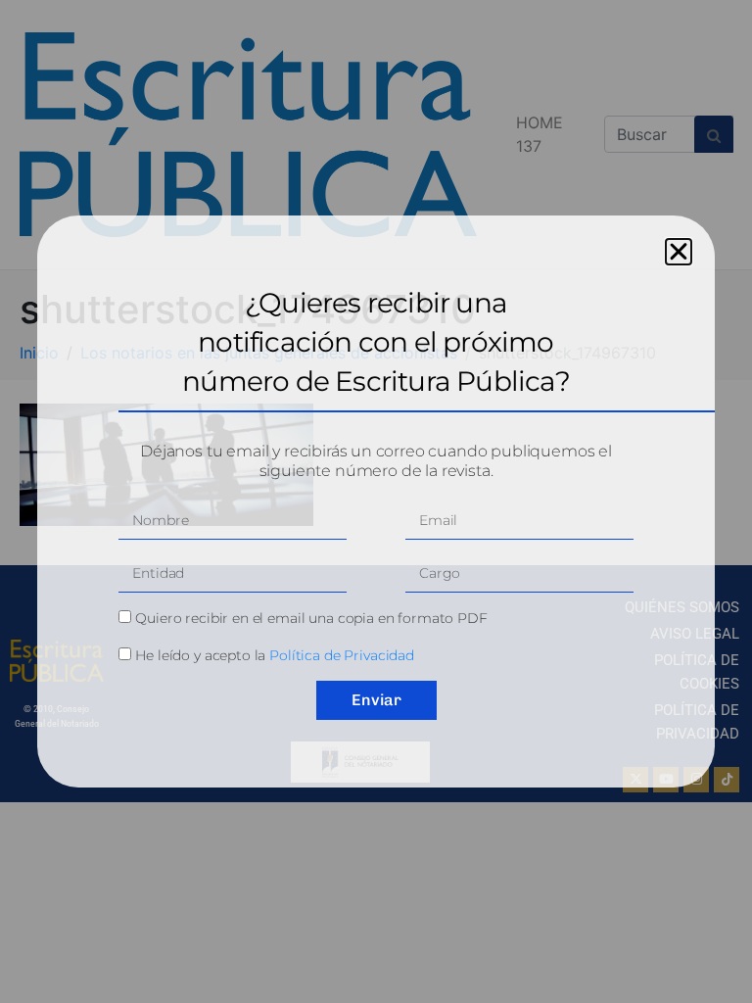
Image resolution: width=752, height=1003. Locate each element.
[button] (678, 251)
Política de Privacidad (341, 655)
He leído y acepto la (274, 655)
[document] (376, 501)
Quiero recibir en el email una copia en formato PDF (311, 618)
